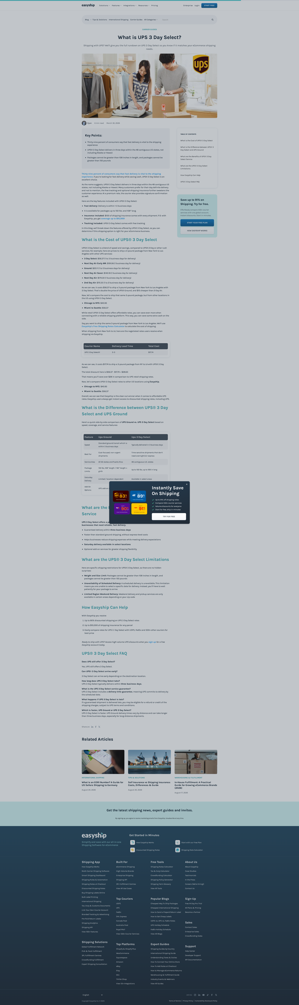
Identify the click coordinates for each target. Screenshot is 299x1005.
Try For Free (169, 516)
